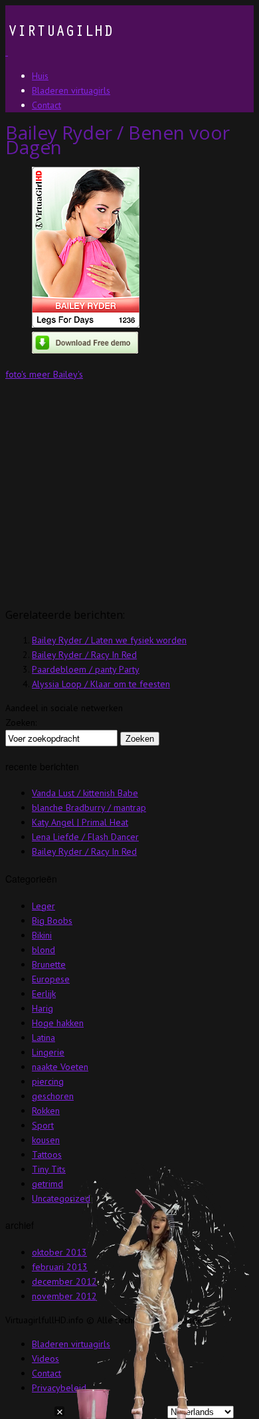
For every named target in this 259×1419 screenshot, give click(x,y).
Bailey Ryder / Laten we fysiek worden (109, 640)
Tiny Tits (49, 1169)
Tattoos (47, 1154)
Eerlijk (44, 994)
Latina (43, 1037)
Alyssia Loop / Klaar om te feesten (101, 684)
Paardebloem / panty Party (85, 669)
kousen (46, 1140)
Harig (42, 1008)
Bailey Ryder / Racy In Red (84, 655)
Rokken (46, 1111)
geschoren (53, 1096)
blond (43, 950)
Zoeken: (21, 722)
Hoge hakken (58, 1023)
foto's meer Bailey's (44, 374)
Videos (45, 1358)
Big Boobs (52, 921)
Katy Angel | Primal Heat (80, 822)
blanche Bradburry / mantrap (89, 808)
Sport (43, 1125)
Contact (46, 1373)
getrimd (47, 1184)
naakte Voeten (60, 1067)
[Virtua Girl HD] (59, 52)
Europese (51, 979)
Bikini (42, 935)
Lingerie (48, 1052)
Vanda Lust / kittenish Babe (85, 793)
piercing (48, 1081)
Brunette (49, 964)
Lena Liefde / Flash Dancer (85, 837)
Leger (43, 906)
